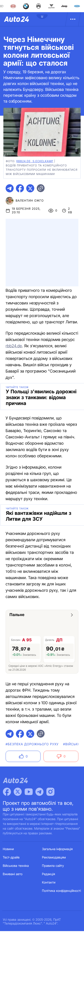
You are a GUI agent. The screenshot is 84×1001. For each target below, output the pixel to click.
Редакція (48, 874)
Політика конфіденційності (61, 891)
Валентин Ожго (30, 201)
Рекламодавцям (54, 857)
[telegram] (10, 188)
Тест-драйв (11, 857)
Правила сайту (53, 866)
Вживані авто (13, 874)
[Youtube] (29, 792)
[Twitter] (18, 792)
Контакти (49, 882)
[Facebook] (7, 792)
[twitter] (30, 188)
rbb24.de (14, 346)
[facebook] (20, 188)
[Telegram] (39, 792)
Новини (8, 849)
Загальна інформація (57, 849)
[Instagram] (50, 792)
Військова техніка (16, 866)
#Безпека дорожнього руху (32, 744)
